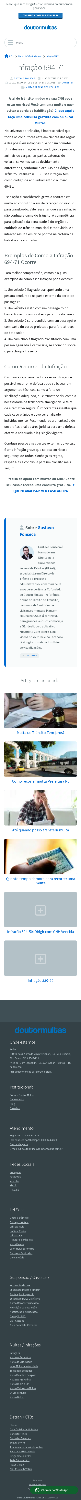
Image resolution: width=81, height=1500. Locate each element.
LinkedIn (14, 1190)
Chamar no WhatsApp (54, 1490)
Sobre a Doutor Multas (22, 1095)
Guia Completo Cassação (24, 1325)
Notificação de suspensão (24, 1312)
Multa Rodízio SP (19, 1384)
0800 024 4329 (48, 1140)
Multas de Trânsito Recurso (43, 87)
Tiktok (13, 1185)
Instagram (31, 655)
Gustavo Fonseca (24, 78)
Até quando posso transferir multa (40, 829)
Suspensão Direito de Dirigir (25, 1290)
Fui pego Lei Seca (19, 1222)
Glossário (15, 1108)
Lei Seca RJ (16, 1235)
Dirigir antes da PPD (20, 1456)
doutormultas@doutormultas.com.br (42, 1149)
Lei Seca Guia (17, 1226)
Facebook (15, 1176)
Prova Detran (17, 1465)
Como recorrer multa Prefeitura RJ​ (40, 781)
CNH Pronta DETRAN (21, 1469)
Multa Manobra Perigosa (23, 1375)
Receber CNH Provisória (22, 1451)
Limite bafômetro (19, 1217)
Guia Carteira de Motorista (24, 1429)
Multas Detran (17, 1397)
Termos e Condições (37, 1484)
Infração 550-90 (40, 980)
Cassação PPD (18, 1316)
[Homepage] (40, 27)
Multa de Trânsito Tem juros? (40, 732)
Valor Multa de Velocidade (24, 1366)
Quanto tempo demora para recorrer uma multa (40, 880)
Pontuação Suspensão (22, 1294)
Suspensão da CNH (20, 1285)
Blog (12, 1104)
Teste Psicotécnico (19, 1460)
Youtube (14, 1181)
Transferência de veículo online (26, 1447)
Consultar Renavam (20, 1438)
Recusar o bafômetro (21, 1240)
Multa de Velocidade (21, 1362)
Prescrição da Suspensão (23, 1307)
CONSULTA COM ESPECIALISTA (40, 15)
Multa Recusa (17, 1244)
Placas (13, 1425)
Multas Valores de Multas (23, 1388)
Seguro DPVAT (17, 1442)
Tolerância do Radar (21, 1370)
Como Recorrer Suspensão (24, 1303)
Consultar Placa (18, 1434)
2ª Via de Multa (18, 1392)
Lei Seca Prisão (18, 1231)
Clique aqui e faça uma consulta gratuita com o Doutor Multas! (41, 116)
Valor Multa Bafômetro (22, 1248)
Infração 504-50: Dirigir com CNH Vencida (40, 931)
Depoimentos (17, 1099)
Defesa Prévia (17, 1257)
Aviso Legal (37, 1480)
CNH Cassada (17, 1320)
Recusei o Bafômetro (21, 1253)
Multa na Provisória (20, 1357)
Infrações (15, 1353)
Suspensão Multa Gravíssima (25, 1298)
